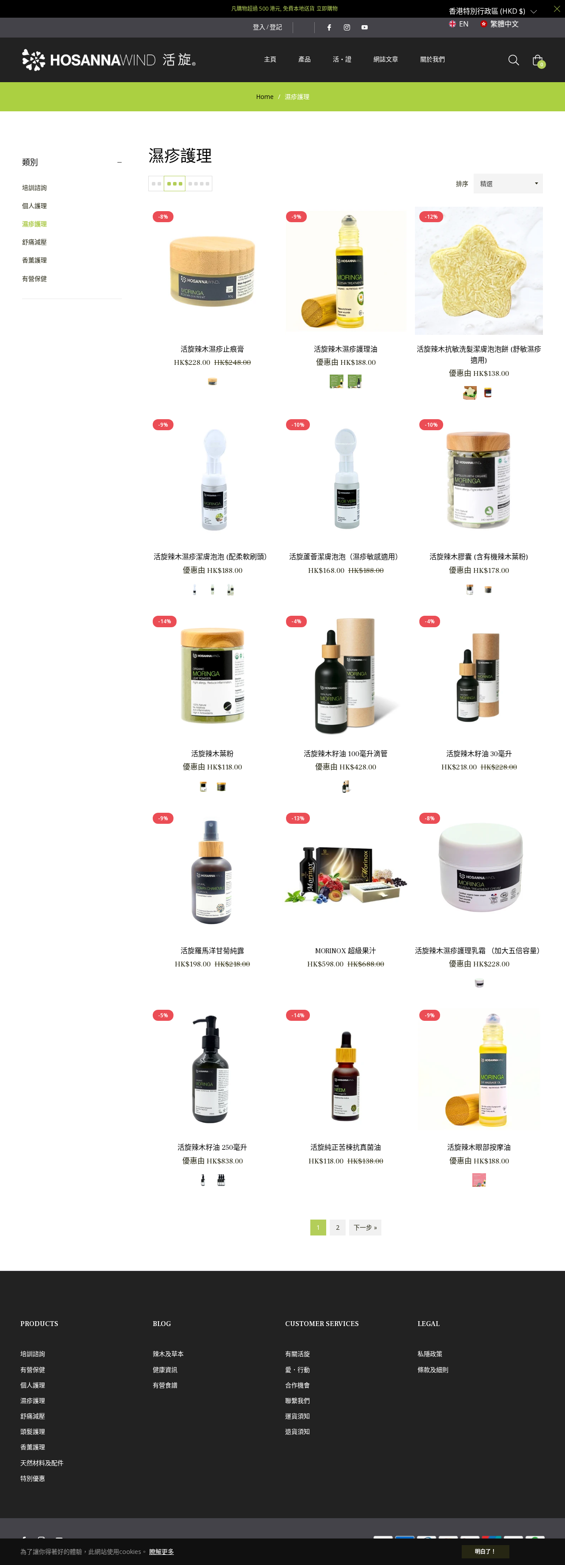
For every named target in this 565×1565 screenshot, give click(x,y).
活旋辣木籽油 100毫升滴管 (346, 754)
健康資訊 (165, 1369)
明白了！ (485, 1551)
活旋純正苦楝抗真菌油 (345, 1147)
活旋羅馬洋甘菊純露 (212, 951)
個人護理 (34, 205)
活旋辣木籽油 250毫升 (212, 1147)
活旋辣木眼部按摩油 (479, 1147)
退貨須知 (297, 1431)
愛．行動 (297, 1369)
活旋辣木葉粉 (212, 754)
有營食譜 (165, 1385)
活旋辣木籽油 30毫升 (479, 754)
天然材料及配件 (42, 1463)
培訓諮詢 (34, 187)
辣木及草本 (168, 1353)
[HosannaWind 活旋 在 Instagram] (346, 27)
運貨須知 (297, 1416)
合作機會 (297, 1385)
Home (265, 96)
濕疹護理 (34, 224)
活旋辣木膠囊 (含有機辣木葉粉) (478, 557)
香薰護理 (34, 260)
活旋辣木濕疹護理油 (345, 349)
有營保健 (34, 278)
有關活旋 (297, 1353)
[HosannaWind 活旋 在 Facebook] (328, 27)
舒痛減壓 (34, 242)
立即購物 (327, 8)
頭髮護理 (32, 1431)
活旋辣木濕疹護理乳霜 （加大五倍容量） (479, 951)
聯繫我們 (297, 1400)
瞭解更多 (161, 1551)
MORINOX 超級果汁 (345, 951)
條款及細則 (433, 1369)
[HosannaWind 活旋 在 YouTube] (364, 27)
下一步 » (365, 1227)
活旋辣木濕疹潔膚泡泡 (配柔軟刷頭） (212, 557)
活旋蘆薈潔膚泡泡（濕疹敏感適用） (345, 557)
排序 (462, 183)
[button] (493, 11)
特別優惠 (32, 1478)
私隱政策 (430, 1353)
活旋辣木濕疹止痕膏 (212, 349)
